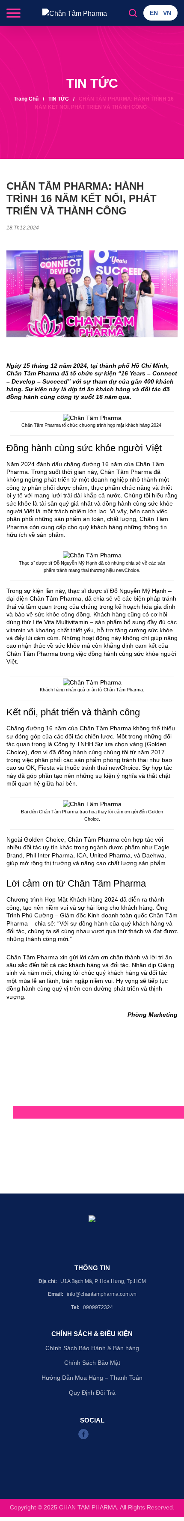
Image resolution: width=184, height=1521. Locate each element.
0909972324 (98, 1307)
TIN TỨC (58, 99)
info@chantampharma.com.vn (102, 1294)
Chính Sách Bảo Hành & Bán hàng (92, 1348)
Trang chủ (26, 99)
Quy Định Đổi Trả (92, 1392)
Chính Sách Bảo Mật (92, 1362)
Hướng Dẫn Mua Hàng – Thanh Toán (92, 1377)
